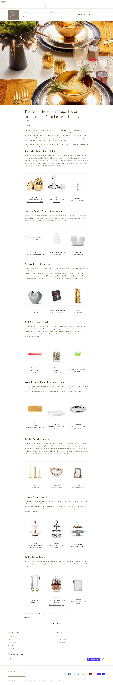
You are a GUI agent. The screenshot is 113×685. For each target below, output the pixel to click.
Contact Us (11, 636)
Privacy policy (42, 681)
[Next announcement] (104, 6)
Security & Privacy (62, 640)
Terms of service (51, 681)
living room (63, 130)
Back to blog (58, 624)
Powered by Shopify (25, 681)
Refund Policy (12, 643)
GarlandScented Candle (56, 370)
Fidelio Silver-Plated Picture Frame (78, 601)
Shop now (27, 617)
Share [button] (28, 125)
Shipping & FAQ (61, 643)
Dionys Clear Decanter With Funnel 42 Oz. (56, 199)
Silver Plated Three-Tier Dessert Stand (56, 545)
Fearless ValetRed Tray (35, 370)
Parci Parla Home (16, 681)
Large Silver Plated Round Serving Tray (77, 426)
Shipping (10, 640)
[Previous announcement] (9, 6)
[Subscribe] (38, 659)
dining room (74, 163)
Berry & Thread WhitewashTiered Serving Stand (35, 545)
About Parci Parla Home (15, 646)
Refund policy (34, 681)
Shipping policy (60, 681)
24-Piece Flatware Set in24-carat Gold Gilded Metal (35, 199)
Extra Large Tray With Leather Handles (56, 426)
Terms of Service (12, 649)
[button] (25, 13)
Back (4, 2)
